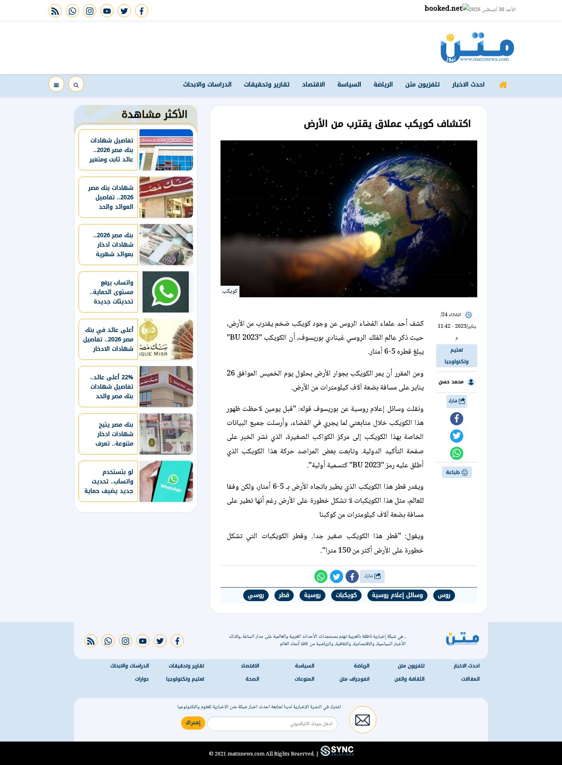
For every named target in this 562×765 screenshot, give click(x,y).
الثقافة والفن (410, 678)
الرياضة (383, 84)
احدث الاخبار (468, 84)
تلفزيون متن (422, 84)
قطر (284, 595)
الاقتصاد (313, 84)
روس (444, 595)
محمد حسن (451, 381)
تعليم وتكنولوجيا (457, 355)
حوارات (142, 678)
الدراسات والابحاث (207, 84)
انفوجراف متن (354, 678)
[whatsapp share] (456, 453)
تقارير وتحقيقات (267, 84)
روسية (312, 595)
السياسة (349, 84)
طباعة (454, 472)
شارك (453, 401)
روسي (256, 595)
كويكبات (346, 595)
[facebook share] (456, 418)
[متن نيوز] (477, 47)
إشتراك (193, 723)
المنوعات (304, 678)
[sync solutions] (336, 753)
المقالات (470, 678)
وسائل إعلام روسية (397, 595)
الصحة (252, 678)
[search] (76, 84)
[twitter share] (456, 436)
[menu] (56, 84)
